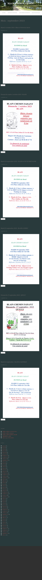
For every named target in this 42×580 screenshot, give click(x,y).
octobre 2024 (4, 476)
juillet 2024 (4, 481)
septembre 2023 (5, 496)
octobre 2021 (4, 531)
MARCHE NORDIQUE (36, 12)
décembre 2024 (5, 473)
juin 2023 (4, 500)
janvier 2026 (4, 454)
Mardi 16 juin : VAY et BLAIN (8, 437)
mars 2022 (4, 523)
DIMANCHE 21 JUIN (7, 436)
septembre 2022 (5, 514)
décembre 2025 (5, 455)
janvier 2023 (4, 508)
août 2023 (4, 498)
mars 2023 (4, 504)
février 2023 (4, 506)
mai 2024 (4, 484)
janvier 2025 (4, 471)
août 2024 (4, 479)
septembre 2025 (5, 460)
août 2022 (4, 516)
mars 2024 (4, 487)
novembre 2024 (5, 474)
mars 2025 (4, 468)
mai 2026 (4, 447)
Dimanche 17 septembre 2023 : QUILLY (13, 295)
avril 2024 (4, 485)
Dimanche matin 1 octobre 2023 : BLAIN (14, 94)
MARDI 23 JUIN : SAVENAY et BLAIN (10, 434)
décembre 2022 (5, 509)
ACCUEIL (4, 12)
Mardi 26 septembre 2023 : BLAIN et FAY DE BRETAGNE (18, 161)
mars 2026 (4, 450)
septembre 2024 (5, 477)
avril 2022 (4, 522)
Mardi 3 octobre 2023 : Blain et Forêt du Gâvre (15, 27)
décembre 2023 (5, 492)
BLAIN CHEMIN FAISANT (21, 3)
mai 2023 (4, 501)
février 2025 (4, 469)
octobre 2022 (4, 512)
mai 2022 (4, 520)
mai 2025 (4, 465)
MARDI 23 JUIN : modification (8, 433)
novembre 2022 (5, 511)
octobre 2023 (4, 495)
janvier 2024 (4, 490)
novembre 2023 (5, 493)
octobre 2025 (4, 458)
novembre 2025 (5, 457)
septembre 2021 (5, 533)
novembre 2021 (5, 530)
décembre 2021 (5, 528)
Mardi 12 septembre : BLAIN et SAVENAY (14, 362)
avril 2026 (4, 449)
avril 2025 (4, 466)
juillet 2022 (4, 517)
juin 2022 (4, 519)
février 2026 (4, 452)
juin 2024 (4, 482)
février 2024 (4, 488)
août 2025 (4, 461)
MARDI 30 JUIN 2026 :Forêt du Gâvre (10, 431)
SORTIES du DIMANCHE (12, 12)
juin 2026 (4, 446)
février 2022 (4, 525)
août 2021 (4, 535)
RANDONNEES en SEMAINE (24, 12)
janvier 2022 (4, 527)
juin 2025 (4, 463)
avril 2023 (4, 503)
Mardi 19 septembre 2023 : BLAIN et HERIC (14, 228)
